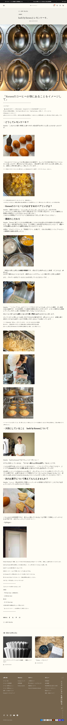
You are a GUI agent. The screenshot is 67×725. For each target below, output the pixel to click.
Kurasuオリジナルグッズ (9, 693)
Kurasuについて (21, 680)
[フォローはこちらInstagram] (11, 715)
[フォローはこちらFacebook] (4, 715)
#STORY (20, 14)
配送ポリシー (48, 690)
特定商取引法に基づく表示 (51, 685)
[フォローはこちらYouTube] (14, 715)
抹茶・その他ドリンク (8, 690)
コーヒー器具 (8, 685)
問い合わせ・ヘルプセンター (35, 683)
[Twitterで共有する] (13, 617)
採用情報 (20, 683)
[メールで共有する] (19, 617)
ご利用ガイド (31, 680)
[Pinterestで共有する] (16, 617)
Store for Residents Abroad (34, 688)
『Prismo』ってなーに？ (41, 660)
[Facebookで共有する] (9, 617)
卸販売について (32, 685)
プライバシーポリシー (50, 688)
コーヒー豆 (5, 680)
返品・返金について (49, 693)
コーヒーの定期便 (7, 683)
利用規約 (47, 680)
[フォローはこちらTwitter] (7, 715)
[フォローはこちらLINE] (17, 715)
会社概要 (47, 683)
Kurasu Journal (21, 685)
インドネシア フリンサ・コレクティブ (34, 210)
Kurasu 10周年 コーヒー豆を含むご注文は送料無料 (30, 1)
